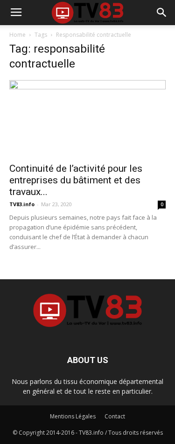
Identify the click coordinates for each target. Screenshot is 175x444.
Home (17, 35)
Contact (115, 416)
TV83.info (22, 204)
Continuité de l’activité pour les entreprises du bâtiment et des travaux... (75, 180)
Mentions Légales (73, 416)
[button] (162, 12)
